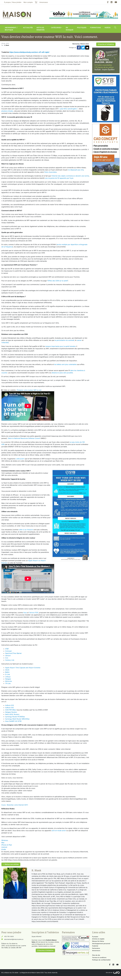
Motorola (8, 681)
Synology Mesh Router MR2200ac (17, 719)
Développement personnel (101, 943)
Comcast (8, 651)
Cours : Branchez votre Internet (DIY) (14, 805)
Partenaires (96, 948)
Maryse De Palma (98, 941)
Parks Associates (50, 172)
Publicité (95, 946)
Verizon (8, 655)
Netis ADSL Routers (12, 714)
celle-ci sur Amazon (26, 530)
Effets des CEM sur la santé (58, 281)
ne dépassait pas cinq (76, 170)
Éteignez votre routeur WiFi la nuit (29, 390)
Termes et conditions (99, 957)
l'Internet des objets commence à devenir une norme (70, 176)
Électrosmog (76, 44)
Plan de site (96, 955)
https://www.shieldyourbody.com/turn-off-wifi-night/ (29, 52)
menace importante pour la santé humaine (60, 346)
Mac (2, 843)
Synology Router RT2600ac (15, 717)
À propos (95, 936)
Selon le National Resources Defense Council (24, 438)
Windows (4, 840)
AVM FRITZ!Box (10, 710)
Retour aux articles (11, 864)
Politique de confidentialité (101, 960)
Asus (25, 612)
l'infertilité (5, 342)
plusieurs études (7, 111)
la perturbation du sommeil (64, 340)
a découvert (20, 459)
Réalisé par (109, 972)
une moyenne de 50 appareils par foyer (59, 178)
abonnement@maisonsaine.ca (13, 939)
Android (4, 847)
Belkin (7, 672)
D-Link (7, 674)
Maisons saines (84, 44)
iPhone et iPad (6, 845)
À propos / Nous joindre (12, 2)
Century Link (9, 660)
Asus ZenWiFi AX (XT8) (13, 721)
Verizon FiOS (33, 612)
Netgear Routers (11, 712)
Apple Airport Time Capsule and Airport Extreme (22, 668)
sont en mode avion (59, 830)
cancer (79, 340)
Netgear (8, 679)
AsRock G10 (9, 705)
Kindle (3, 849)
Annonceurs (96, 950)
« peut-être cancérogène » (68, 109)
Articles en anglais (98, 939)
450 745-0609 (9, 936)
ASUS (7, 670)
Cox (6, 658)
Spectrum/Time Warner (13, 653)
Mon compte (28, 2)
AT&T (7, 649)
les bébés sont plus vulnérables (65, 364)
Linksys (7, 677)
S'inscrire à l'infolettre (106, 44)
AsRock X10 (9, 708)
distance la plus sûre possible (62, 373)
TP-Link (8, 683)
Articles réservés (40, 29)
